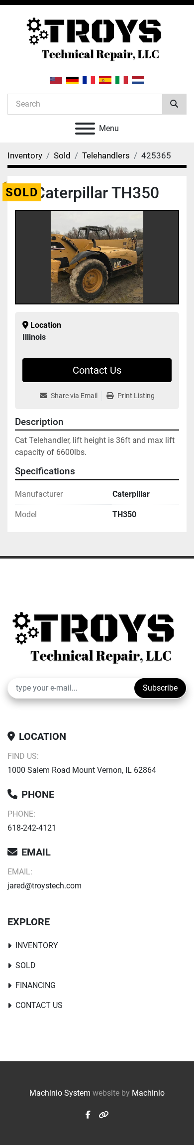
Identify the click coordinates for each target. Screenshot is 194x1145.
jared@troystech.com (44, 885)
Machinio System (60, 1093)
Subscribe (160, 688)
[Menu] (85, 129)
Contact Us (97, 370)
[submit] (174, 104)
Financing (35, 985)
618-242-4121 (31, 828)
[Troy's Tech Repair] (97, 637)
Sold (25, 965)
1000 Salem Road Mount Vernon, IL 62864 (81, 770)
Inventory (36, 945)
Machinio (148, 1093)
